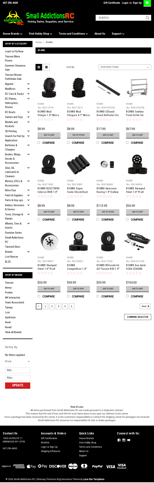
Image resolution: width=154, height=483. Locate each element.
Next (144, 306)
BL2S (8, 261)
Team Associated (14, 302)
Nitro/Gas (10, 190)
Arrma (8, 287)
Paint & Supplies (14, 195)
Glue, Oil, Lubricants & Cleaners (12, 172)
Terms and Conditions (72, 33)
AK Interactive (12, 297)
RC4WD (49, 42)
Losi (7, 312)
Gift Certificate (111, 2)
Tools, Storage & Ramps (14, 216)
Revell (8, 327)
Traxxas (9, 282)
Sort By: (70, 67)
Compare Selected (137, 317)
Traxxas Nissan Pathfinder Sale (13, 77)
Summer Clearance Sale (15, 68)
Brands (9, 251)
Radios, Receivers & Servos (14, 207)
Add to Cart (49, 135)
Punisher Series (13, 232)
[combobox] (123, 18)
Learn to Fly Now (14, 51)
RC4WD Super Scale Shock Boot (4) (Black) (77, 192)
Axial (8, 322)
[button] (17, 361)
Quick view (49, 98)
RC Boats (10, 112)
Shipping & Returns (50, 451)
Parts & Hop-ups (14, 200)
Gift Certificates (49, 438)
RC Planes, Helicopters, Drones (11, 103)
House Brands (11, 33)
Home (38, 42)
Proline (9, 292)
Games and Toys (14, 117)
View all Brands (13, 332)
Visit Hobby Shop (39, 33)
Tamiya (9, 307)
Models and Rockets (11, 124)
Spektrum (10, 317)
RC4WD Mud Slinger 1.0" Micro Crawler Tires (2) (48, 115)
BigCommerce (64, 479)
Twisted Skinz (12, 246)
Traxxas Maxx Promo (12, 58)
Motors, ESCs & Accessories (13, 183)
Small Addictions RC (14, 240)
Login (125, 2)
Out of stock (78, 135)
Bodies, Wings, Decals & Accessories (13, 158)
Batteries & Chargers (11, 147)
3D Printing (11, 131)
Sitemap (41, 479)
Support (117, 33)
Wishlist (45, 442)
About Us (99, 33)
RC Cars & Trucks (14, 94)
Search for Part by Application (14, 138)
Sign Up (137, 2)
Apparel (9, 84)
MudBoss (10, 88)
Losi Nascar (11, 256)
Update (17, 385)
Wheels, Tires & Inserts (13, 226)
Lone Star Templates (93, 479)
